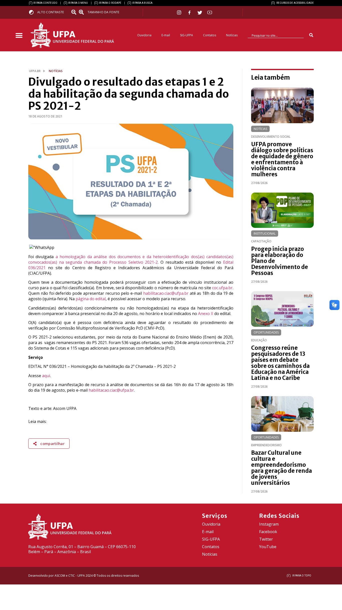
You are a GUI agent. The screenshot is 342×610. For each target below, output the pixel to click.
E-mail (165, 35)
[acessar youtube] (210, 12)
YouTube (267, 546)
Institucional (265, 233)
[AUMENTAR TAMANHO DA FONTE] (83, 12)
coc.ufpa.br (222, 287)
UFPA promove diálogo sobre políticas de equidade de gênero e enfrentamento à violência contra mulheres (282, 159)
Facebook (268, 531)
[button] (19, 35)
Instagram (269, 524)
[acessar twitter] (200, 13)
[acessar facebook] (190, 12)
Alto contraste (50, 12)
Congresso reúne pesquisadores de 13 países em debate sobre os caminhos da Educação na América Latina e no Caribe (280, 362)
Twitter (266, 539)
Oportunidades (266, 332)
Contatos (209, 35)
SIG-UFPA (186, 35)
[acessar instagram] (179, 12)
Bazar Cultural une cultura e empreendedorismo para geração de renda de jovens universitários (281, 467)
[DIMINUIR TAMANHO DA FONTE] (74, 12)
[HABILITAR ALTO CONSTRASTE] (33, 12)
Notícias (232, 35)
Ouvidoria (144, 35)
